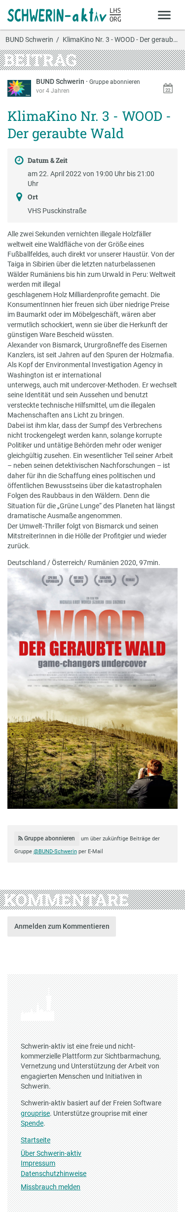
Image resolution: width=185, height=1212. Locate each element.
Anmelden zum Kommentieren (62, 926)
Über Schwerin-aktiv (51, 1153)
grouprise (35, 1113)
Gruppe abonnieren (114, 81)
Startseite (35, 1140)
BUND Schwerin (29, 40)
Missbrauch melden (50, 1187)
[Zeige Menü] (164, 14)
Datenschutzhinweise (53, 1173)
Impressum (38, 1163)
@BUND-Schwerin (55, 851)
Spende (32, 1123)
